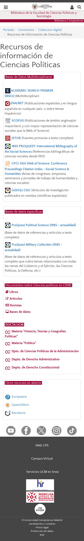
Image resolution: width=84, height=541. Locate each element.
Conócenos (26, 30)
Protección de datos (42, 531)
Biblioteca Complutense (68, 20)
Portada (8, 30)
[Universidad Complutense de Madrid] (42, 6)
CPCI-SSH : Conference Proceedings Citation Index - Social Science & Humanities (37, 168)
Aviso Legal (42, 527)
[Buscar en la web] (79, 7)
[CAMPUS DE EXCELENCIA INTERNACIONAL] (40, 497)
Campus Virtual (42, 458)
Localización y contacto (42, 523)
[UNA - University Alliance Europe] (40, 509)
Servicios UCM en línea (42, 472)
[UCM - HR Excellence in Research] (40, 485)
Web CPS (42, 445)
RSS (42, 534)
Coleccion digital (50, 30)
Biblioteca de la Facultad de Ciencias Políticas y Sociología (44, 14)
